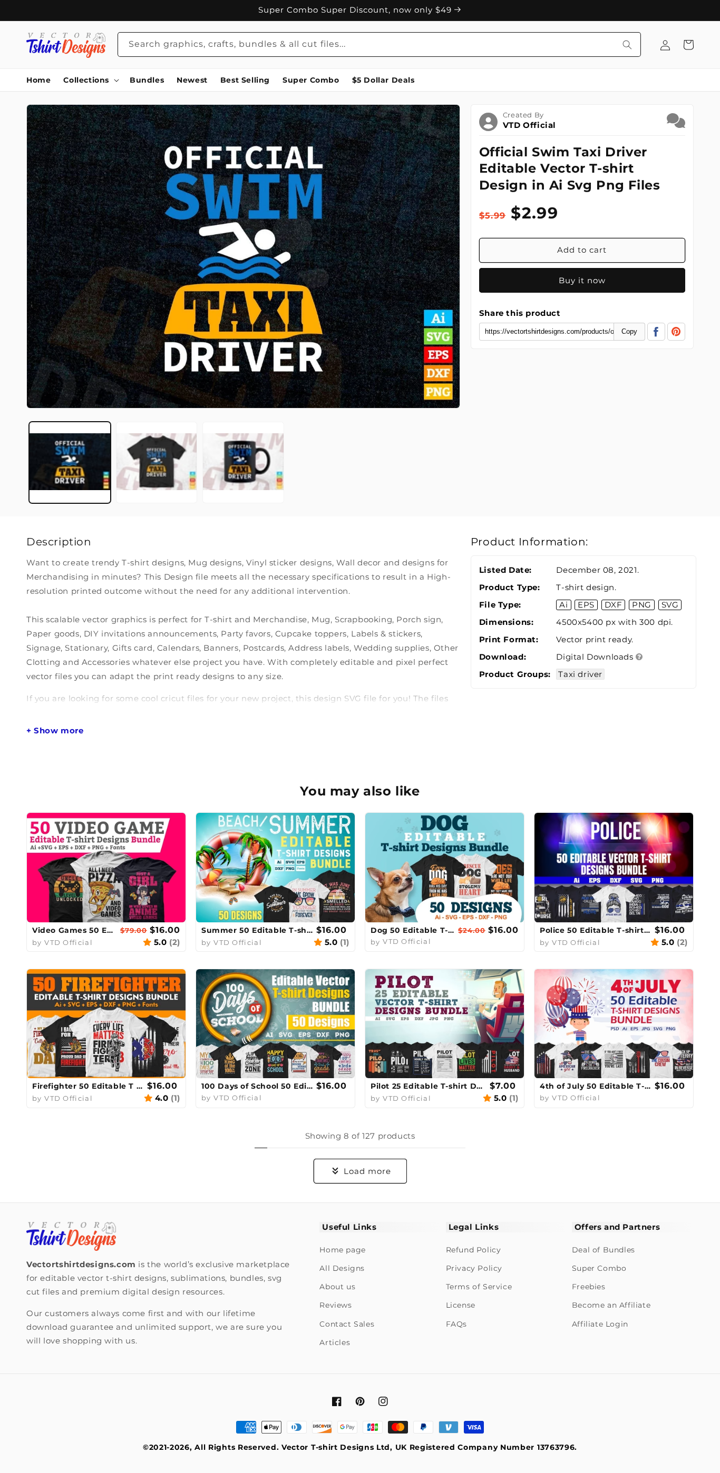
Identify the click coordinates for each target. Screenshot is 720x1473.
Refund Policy (473, 1250)
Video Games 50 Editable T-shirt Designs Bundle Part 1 (75, 930)
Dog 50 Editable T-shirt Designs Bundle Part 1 (413, 930)
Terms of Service (479, 1286)
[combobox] (379, 44)
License (460, 1305)
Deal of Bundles (603, 1250)
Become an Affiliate (611, 1305)
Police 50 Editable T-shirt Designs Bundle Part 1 (596, 930)
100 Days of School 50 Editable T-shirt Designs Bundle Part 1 (257, 1086)
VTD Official (529, 125)
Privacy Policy (474, 1268)
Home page (342, 1250)
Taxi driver (580, 674)
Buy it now (582, 280)
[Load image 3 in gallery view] (243, 462)
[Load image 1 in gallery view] (70, 462)
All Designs (342, 1268)
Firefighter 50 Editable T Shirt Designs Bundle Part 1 (88, 1086)
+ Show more (55, 730)
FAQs (456, 1324)
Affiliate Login (600, 1324)
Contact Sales (346, 1324)
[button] (90, 80)
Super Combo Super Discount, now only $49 (356, 10)
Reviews (335, 1305)
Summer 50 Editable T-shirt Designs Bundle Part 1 (257, 930)
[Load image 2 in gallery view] (157, 462)
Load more (367, 1171)
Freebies (589, 1286)
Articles (334, 1342)
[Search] (627, 44)
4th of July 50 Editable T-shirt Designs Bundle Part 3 (596, 1086)
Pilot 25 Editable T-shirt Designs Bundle (429, 1086)
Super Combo (599, 1268)
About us (337, 1286)
